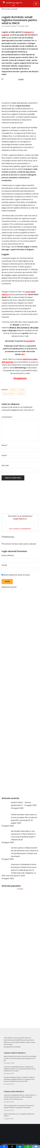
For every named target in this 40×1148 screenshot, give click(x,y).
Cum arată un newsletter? (20, 529)
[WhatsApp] (28, 1146)
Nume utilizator (8, 555)
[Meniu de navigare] (35, 3)
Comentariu (7, 417)
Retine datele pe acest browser (16, 575)
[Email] (36, 1146)
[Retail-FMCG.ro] (13, 3)
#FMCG (12, 327)
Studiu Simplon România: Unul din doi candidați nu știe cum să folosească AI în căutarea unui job (20, 1058)
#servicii (12, 330)
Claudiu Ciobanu (10, 26)
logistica (13, 390)
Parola (4, 565)
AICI (23, 354)
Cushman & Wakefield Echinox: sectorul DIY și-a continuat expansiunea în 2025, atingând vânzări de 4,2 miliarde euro (20, 1097)
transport (21, 394)
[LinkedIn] (20, 1146)
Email (4, 455)
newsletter (30, 341)
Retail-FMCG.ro (15, 1144)
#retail (16, 325)
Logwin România (8, 394)
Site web (5, 465)
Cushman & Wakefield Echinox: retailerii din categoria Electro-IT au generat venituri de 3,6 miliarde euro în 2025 (20, 1069)
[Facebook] (4, 1146)
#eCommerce (23, 327)
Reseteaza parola (9, 587)
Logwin (22, 390)
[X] (12, 1146)
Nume (5, 445)
